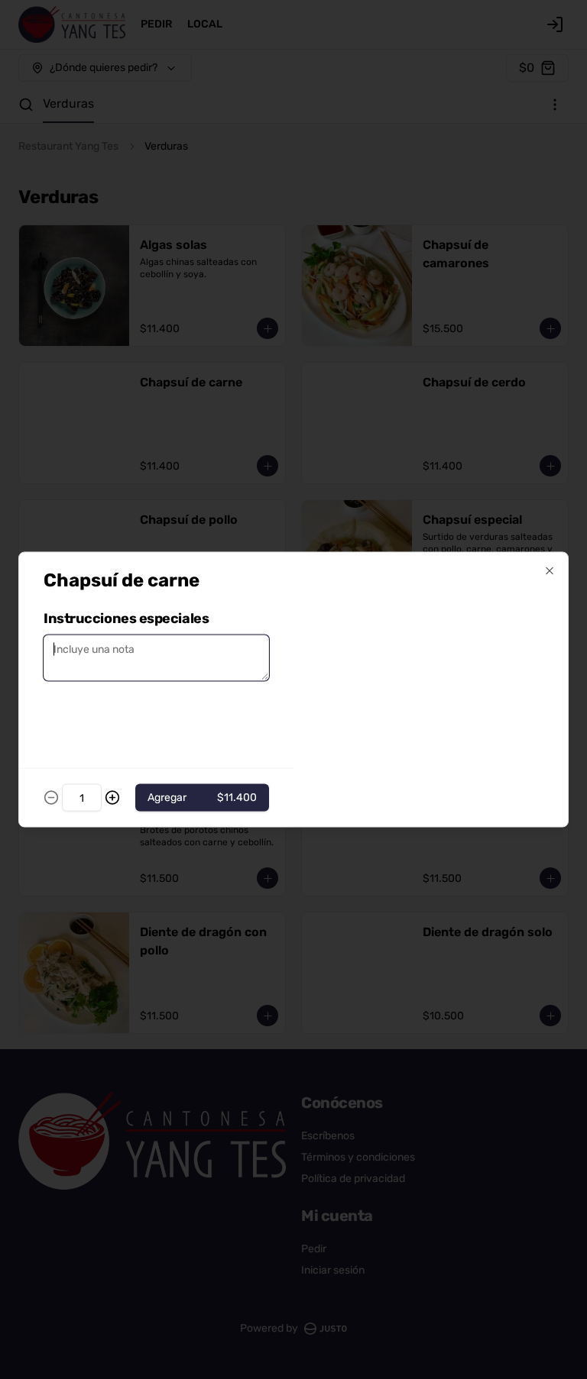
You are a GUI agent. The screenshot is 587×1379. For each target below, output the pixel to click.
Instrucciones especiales (126, 618)
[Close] (549, 571)
